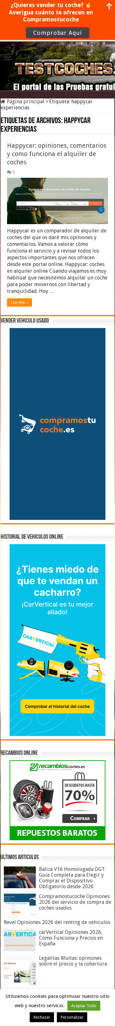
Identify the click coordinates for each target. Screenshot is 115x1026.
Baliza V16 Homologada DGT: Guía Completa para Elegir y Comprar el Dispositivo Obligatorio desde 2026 (72, 877)
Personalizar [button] (72, 1017)
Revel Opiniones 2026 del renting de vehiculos (57, 922)
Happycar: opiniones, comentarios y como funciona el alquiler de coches (56, 154)
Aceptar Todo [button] (83, 1005)
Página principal (24, 101)
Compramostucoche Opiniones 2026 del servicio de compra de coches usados (75, 902)
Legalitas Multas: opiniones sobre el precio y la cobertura (73, 961)
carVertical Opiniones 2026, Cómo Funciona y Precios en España (71, 938)
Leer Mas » (19, 302)
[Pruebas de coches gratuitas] (57, 65)
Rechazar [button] (42, 1017)
